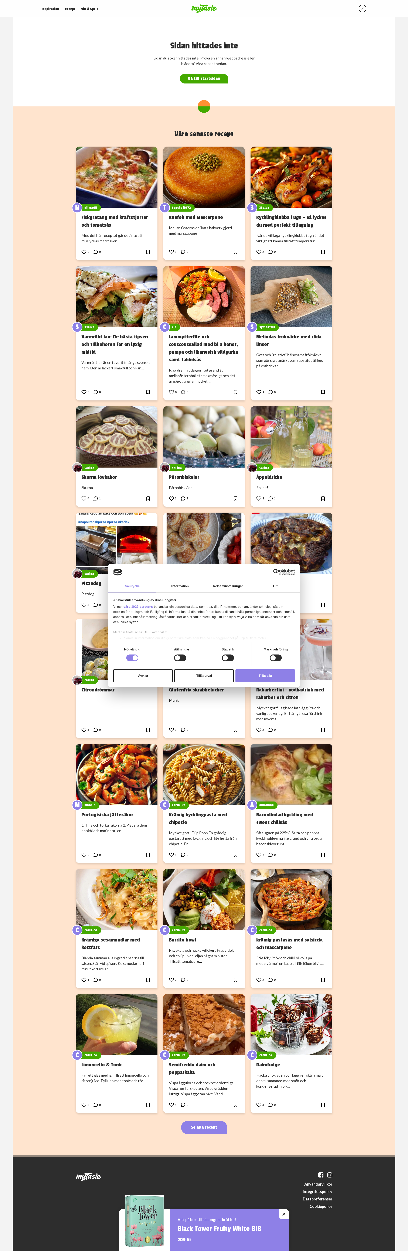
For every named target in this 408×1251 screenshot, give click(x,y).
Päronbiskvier (184, 477)
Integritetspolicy (317, 1191)
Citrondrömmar (98, 690)
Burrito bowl (182, 940)
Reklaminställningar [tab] (228, 586)
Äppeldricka (269, 477)
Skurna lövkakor (99, 477)
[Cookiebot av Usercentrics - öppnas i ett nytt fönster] (276, 572)
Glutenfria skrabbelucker (196, 690)
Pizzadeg (91, 583)
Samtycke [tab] (132, 586)
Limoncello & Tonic (101, 1065)
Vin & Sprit (89, 9)
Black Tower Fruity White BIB (219, 1229)
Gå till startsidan (204, 78)
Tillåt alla (265, 675)
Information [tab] (180, 586)
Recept (70, 9)
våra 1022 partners (138, 606)
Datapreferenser (317, 1199)
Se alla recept (204, 1127)
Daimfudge (268, 1065)
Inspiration (50, 9)
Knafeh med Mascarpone (196, 217)
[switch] (180, 657)
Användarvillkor (318, 1184)
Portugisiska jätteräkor (107, 814)
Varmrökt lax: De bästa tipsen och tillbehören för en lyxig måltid (114, 344)
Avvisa (143, 675)
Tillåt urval (204, 675)
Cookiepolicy (321, 1206)
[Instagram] (329, 1174)
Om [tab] (275, 586)
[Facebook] (320, 1174)
